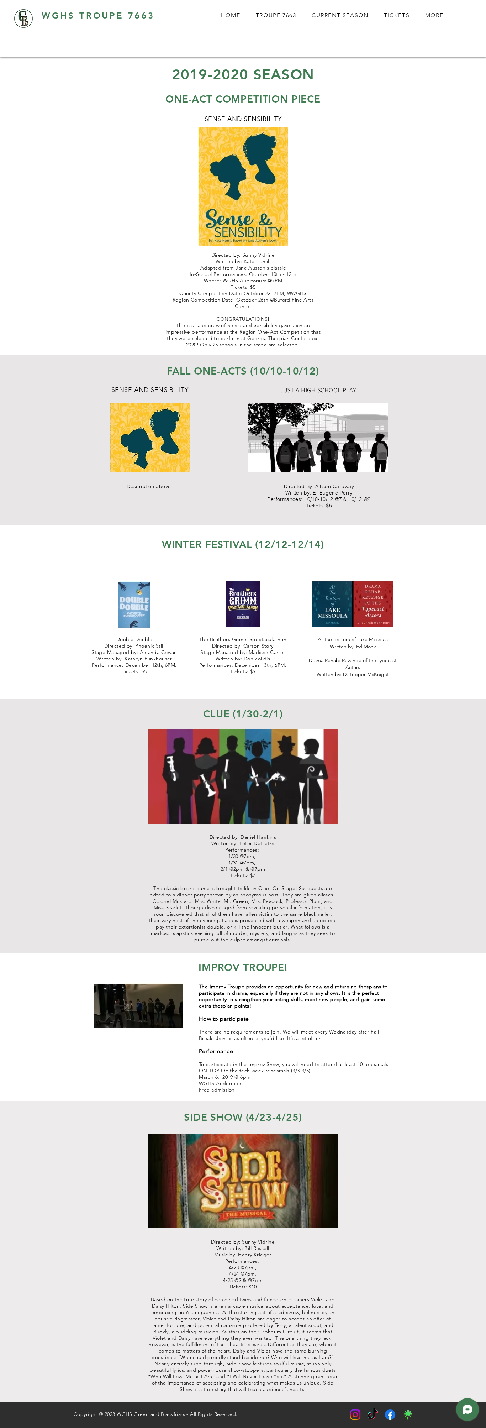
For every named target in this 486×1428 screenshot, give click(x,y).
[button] (434, 15)
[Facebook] (390, 1415)
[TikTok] (373, 1415)
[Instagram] (355, 1415)
